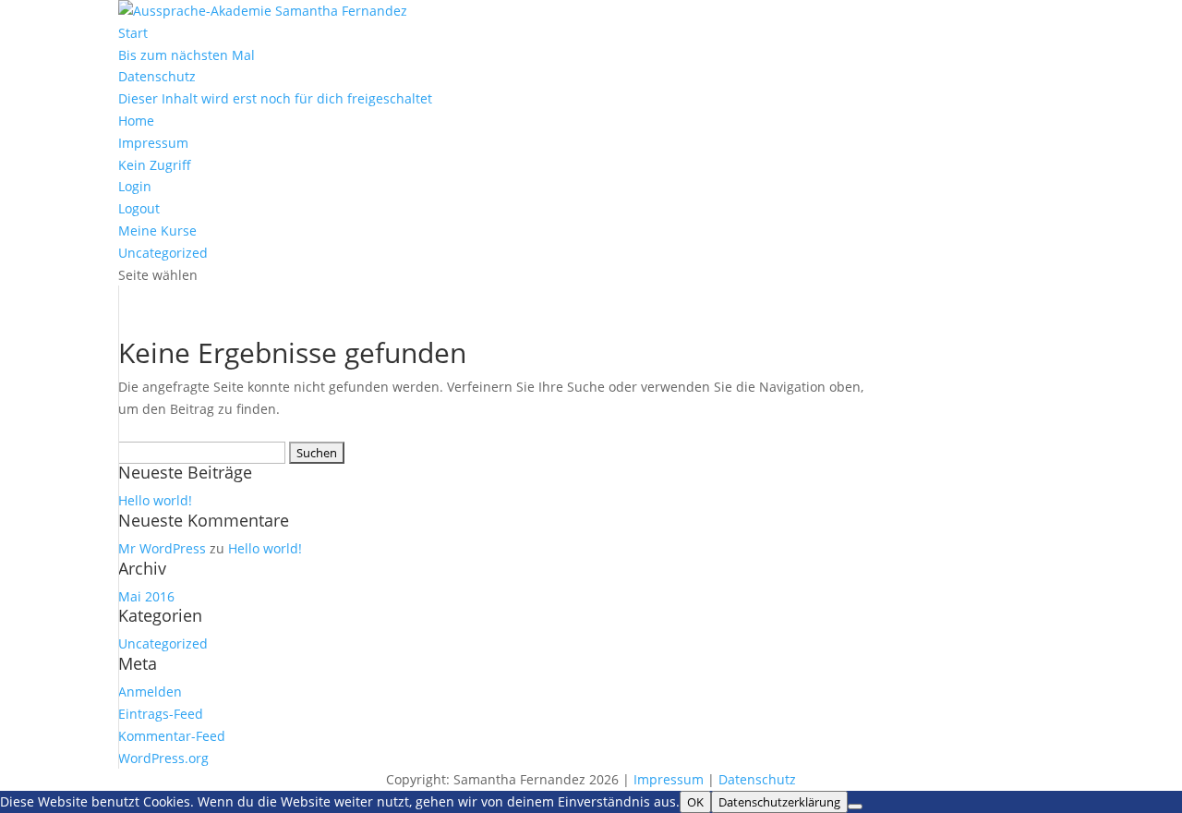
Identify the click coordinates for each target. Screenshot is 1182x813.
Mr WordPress (162, 548)
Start (133, 33)
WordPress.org (163, 758)
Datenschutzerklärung (779, 802)
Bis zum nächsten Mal (186, 55)
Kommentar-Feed (171, 736)
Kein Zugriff (154, 165)
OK (695, 802)
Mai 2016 (146, 596)
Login (134, 186)
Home (136, 120)
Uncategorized (163, 252)
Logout (139, 208)
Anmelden (150, 691)
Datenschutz (157, 76)
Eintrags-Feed (160, 713)
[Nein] (855, 806)
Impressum (153, 143)
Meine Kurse (157, 230)
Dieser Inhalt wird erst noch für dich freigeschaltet (275, 98)
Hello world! (155, 500)
